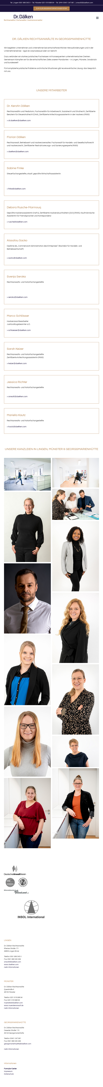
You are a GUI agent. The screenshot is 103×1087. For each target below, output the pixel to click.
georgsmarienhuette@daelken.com (17, 1044)
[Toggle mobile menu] (97, 17)
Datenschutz (9, 1074)
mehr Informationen (11, 967)
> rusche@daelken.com (17, 222)
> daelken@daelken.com (18, 152)
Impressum (8, 1071)
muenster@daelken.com (13, 1003)
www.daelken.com (11, 964)
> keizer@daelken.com (17, 363)
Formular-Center (10, 1069)
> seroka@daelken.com (17, 297)
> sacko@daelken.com (17, 258)
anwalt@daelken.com (84, 3)
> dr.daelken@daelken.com (19, 121)
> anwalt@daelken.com (17, 397)
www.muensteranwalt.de (13, 1005)
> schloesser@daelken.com (19, 330)
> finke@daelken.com (16, 189)
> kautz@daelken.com (16, 427)
